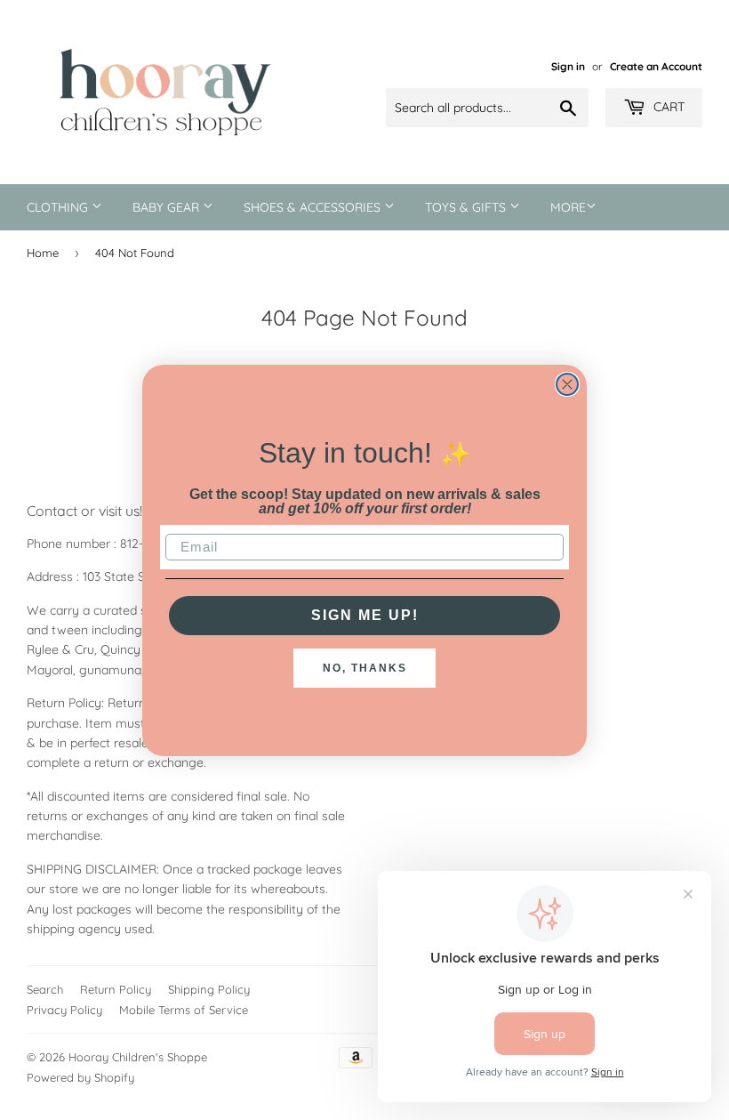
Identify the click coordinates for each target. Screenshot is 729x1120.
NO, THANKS (365, 668)
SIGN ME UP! (365, 615)
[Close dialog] (567, 384)
